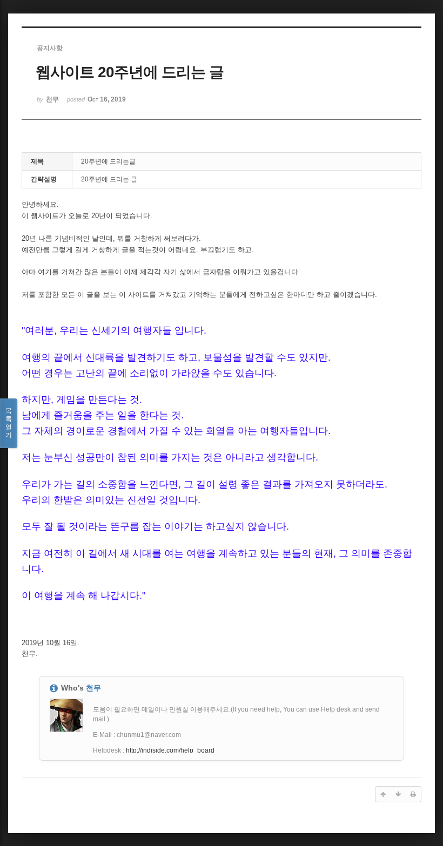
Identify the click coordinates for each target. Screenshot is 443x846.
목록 (8, 423)
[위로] (383, 794)
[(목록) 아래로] (398, 794)
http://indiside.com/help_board (170, 750)
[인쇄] (413, 794)
